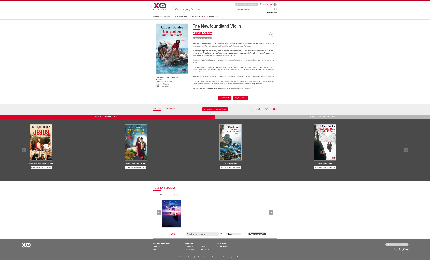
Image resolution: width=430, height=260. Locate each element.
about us (156, 247)
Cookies (214, 257)
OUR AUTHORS (197, 16)
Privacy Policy (202, 257)
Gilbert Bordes (202, 33)
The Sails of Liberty (230, 163)
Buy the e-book (240, 98)
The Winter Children (325, 163)
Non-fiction (189, 250)
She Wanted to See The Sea (136, 163)
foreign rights (213, 16)
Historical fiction (199, 38)
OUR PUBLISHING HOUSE (163, 16)
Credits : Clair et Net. (244, 257)
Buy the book (224, 98)
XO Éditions (188, 257)
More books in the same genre (322, 117)
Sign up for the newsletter (247, 4)
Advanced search (272, 12)
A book (256, 234)
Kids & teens (205, 250)
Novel (209, 38)
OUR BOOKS (182, 16)
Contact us (157, 250)
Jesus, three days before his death (41, 163)
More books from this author (107, 117)
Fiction (202, 247)
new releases (190, 247)
